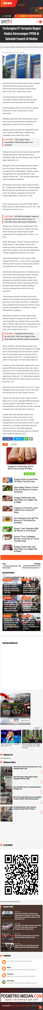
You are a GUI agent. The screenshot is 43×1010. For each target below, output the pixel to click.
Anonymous (10, 974)
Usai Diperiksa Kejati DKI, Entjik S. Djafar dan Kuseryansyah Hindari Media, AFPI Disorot (24, 808)
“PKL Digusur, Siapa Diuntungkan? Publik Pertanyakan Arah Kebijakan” (18, 142)
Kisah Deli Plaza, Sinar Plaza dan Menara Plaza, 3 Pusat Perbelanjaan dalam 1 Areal (27, 768)
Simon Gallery (10, 981)
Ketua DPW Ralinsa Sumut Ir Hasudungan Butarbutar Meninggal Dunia (27, 788)
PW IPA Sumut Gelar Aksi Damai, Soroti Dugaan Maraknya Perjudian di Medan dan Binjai (27, 936)
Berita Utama (14, 445)
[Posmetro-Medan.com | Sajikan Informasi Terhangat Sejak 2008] (21, 1002)
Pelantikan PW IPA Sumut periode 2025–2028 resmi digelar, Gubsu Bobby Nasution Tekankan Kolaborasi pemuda (21, 336)
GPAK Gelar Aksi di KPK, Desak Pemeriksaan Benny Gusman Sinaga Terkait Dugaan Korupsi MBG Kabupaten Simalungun (12, 607)
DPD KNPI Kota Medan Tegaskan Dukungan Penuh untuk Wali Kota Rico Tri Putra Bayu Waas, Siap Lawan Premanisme (21, 219)
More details (29, 474)
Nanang (9, 967)
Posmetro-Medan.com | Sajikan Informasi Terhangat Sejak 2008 (25, 1006)
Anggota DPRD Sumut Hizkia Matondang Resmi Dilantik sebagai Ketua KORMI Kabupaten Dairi (30, 590)
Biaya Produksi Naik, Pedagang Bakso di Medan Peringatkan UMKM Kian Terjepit (25, 778)
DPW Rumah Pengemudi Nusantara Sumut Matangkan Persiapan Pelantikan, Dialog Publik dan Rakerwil (30, 607)
